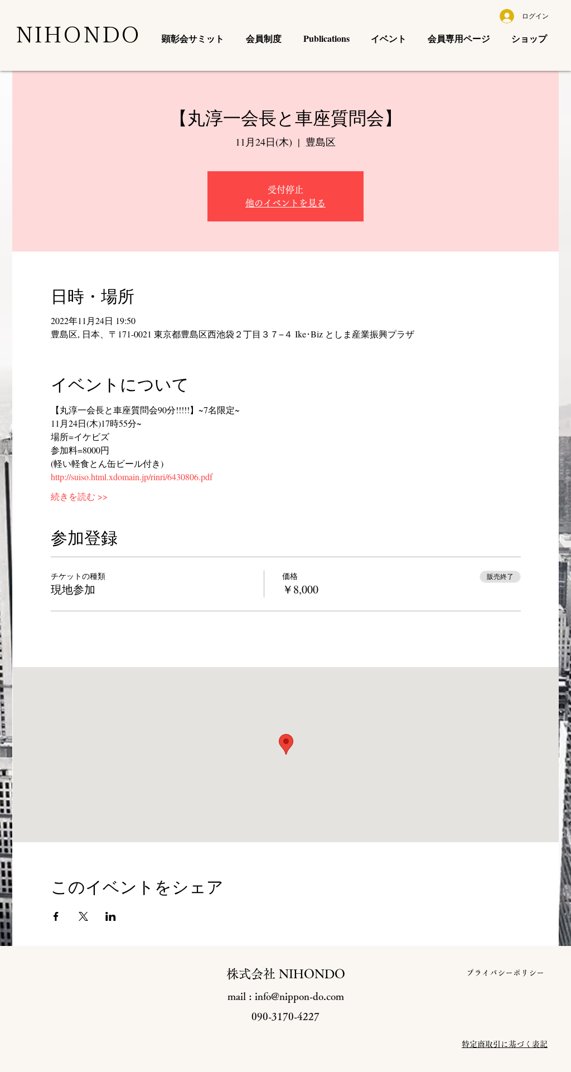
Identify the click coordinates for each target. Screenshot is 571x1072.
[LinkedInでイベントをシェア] (110, 916)
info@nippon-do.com (299, 996)
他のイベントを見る (285, 203)
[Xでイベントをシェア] (83, 916)
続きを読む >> (79, 496)
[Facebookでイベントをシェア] (56, 916)
